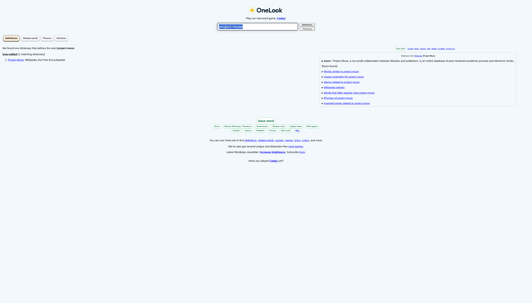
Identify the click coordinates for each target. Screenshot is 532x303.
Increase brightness (272, 152)
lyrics (298, 140)
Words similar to (341, 71)
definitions (251, 140)
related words (266, 140)
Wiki (428, 49)
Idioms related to (342, 82)
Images (423, 49)
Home (216, 126)
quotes (279, 140)
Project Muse (16, 59)
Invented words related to (347, 103)
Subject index (296, 126)
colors (305, 140)
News (416, 49)
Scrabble (441, 49)
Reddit (434, 49)
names (289, 140)
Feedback (260, 131)
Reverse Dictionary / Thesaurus (238, 126)
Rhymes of (338, 98)
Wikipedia (418, 56)
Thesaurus (307, 29)
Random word (279, 126)
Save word (400, 49)
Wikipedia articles (334, 87)
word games (295, 146)
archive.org (450, 49)
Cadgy (281, 18)
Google (410, 49)
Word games (312, 126)
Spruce (248, 131)
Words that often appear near (349, 92)
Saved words (262, 126)
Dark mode (285, 131)
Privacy (272, 131)
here (302, 152)
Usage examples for (344, 76)
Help (297, 131)
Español (236, 131)
